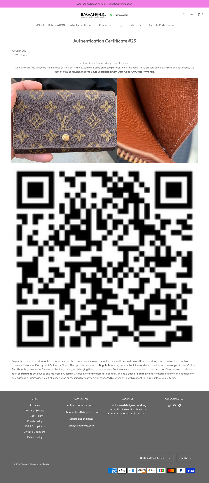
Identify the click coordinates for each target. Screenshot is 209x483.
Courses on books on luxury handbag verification (104, 3)
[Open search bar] (184, 14)
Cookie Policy (34, 421)
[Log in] (191, 14)
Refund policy (34, 437)
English (182, 457)
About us (35, 405)
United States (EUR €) (153, 457)
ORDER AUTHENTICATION (49, 25)
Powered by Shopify (40, 464)
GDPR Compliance (34, 426)
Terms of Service (34, 410)
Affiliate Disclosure (34, 431)
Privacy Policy (35, 415)
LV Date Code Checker (162, 25)
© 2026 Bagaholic (22, 464)
